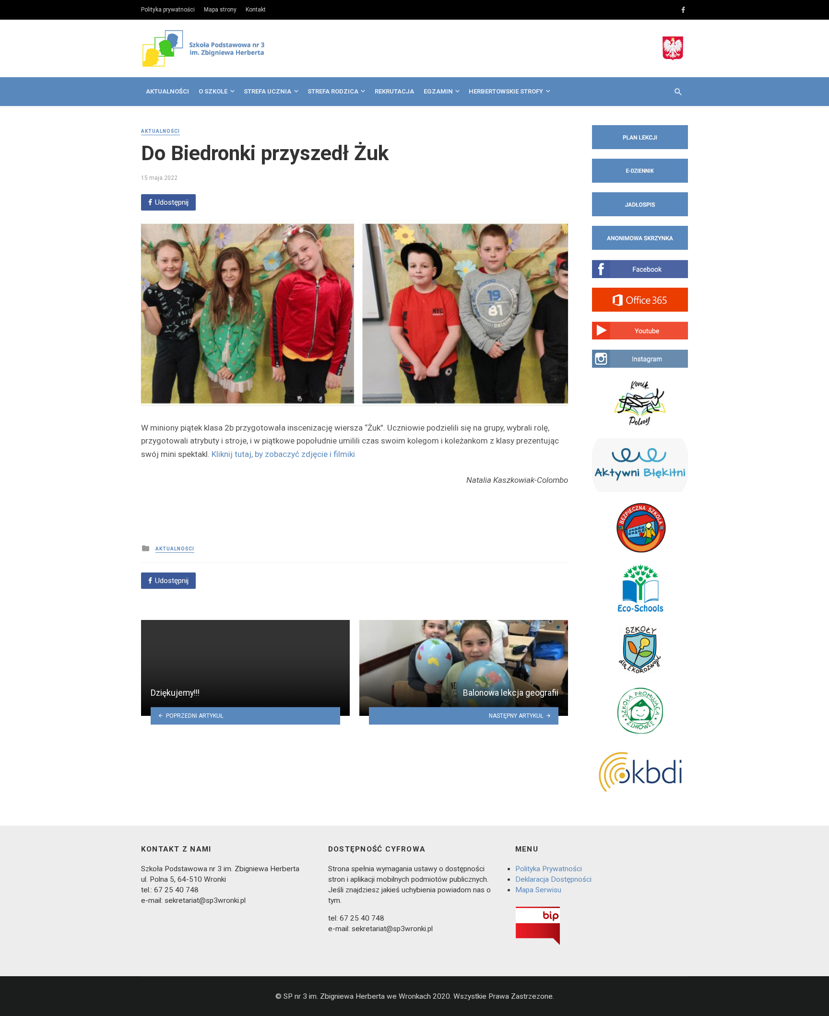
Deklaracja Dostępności (553, 879)
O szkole (213, 91)
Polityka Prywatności (548, 868)
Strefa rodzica (333, 91)
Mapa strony (220, 9)
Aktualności (167, 91)
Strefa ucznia (267, 91)
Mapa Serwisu (538, 890)
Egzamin (438, 91)
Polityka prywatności (168, 9)
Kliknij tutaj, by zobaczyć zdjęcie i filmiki (283, 454)
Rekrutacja (394, 91)
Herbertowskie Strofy (506, 91)
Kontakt (256, 9)
